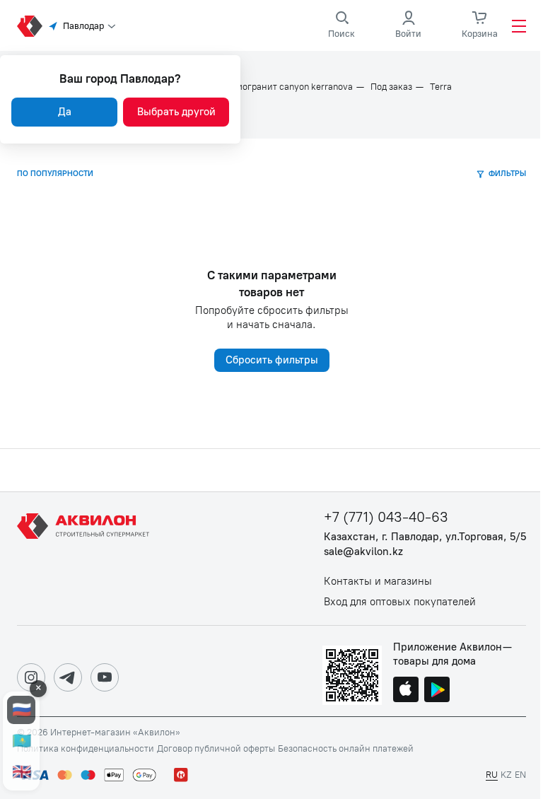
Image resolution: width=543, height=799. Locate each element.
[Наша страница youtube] (104, 677)
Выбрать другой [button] (176, 111)
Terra (441, 87)
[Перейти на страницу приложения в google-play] (437, 691)
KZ (506, 774)
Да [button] (64, 111)
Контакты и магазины (378, 582)
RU (492, 774)
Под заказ (391, 87)
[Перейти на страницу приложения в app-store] (406, 691)
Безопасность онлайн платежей (346, 749)
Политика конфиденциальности (85, 749)
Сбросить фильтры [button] (272, 360)
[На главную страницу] (85, 558)
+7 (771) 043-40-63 (386, 517)
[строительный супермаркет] (29, 26)
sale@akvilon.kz (363, 552)
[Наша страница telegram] (68, 677)
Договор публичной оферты (216, 749)
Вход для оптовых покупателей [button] (400, 602)
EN (520, 774)
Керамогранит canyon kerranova (284, 87)
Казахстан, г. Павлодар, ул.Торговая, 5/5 (425, 537)
